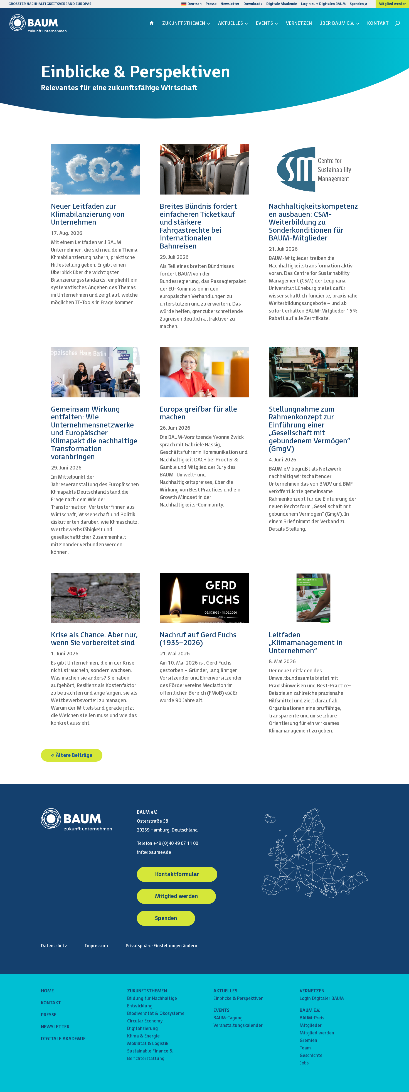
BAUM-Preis (312, 1018)
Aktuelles (230, 24)
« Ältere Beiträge (71, 755)
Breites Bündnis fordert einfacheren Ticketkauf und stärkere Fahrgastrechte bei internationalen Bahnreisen (198, 226)
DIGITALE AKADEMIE (63, 1039)
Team (305, 1048)
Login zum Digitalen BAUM (323, 4)
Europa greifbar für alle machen (198, 413)
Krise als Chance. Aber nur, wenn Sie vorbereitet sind (94, 639)
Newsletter (230, 4)
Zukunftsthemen (183, 24)
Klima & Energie (143, 1036)
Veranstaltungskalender (238, 1025)
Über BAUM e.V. (336, 24)
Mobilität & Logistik (147, 1043)
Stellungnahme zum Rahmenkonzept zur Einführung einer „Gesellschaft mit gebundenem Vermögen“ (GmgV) (309, 429)
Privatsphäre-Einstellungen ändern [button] (161, 946)
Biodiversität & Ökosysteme (155, 1013)
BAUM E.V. (310, 1010)
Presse (211, 4)
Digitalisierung (142, 1028)
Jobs (304, 1063)
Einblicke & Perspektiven (238, 998)
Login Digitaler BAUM (322, 998)
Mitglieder (311, 1025)
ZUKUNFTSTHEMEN (147, 991)
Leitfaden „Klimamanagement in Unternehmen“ (306, 643)
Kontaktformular (177, 874)
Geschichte (311, 1055)
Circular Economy (144, 1021)
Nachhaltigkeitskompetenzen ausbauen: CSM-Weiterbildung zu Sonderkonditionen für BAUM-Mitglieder (313, 222)
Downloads (252, 4)
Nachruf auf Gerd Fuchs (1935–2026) (198, 639)
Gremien (308, 1040)
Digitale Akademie (281, 4)
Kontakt (378, 24)
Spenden (357, 4)
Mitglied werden (392, 4)
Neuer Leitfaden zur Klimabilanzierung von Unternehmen (88, 214)
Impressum (96, 946)
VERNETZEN (312, 991)
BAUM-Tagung (228, 1018)
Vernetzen (299, 24)
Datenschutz (54, 946)
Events (264, 24)
